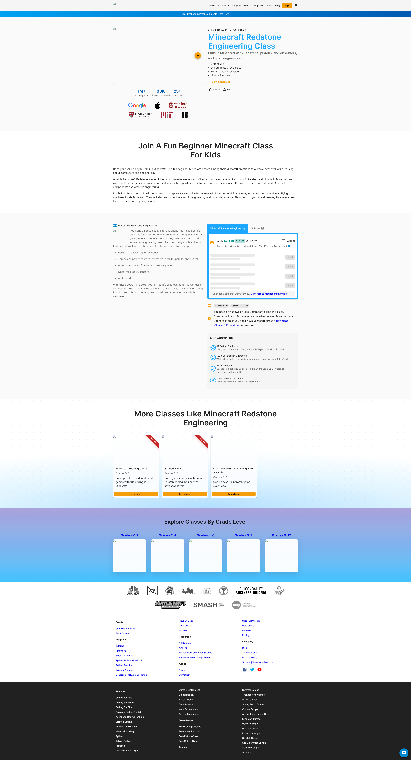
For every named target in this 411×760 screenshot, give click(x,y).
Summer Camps (250, 689)
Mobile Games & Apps (127, 750)
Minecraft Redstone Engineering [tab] (227, 228)
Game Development (189, 689)
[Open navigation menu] (296, 5)
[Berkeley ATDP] (244, 604)
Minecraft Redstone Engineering (138, 225)
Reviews (246, 630)
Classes (212, 5)
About (269, 5)
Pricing (245, 635)
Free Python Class (188, 736)
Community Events (125, 628)
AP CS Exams (186, 699)
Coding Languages (189, 714)
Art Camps (248, 752)
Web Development (188, 709)
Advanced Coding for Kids (130, 716)
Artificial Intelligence (126, 726)
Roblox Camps (250, 728)
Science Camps (250, 747)
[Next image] (198, 55)
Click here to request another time (269, 293)
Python (119, 736)
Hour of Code (186, 620)
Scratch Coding (124, 721)
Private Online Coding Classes (195, 657)
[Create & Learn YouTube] (259, 669)
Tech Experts (123, 633)
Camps (225, 5)
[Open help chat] (403, 752)
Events (247, 5)
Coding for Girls (124, 707)
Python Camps (250, 723)
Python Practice (124, 665)
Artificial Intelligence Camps (257, 714)
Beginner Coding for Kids (129, 712)
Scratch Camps (250, 738)
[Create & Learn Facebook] (244, 669)
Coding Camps (250, 709)
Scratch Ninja (172, 468)
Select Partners (124, 655)
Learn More (136, 494)
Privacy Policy (249, 657)
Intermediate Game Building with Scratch (233, 470)
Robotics (120, 745)
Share (216, 89)
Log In (287, 5)
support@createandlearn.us (257, 662)
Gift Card (183, 625)
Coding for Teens (125, 702)
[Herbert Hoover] (206, 590)
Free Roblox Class (188, 741)
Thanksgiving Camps (253, 694)
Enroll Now (223, 14)
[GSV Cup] (223, 590)
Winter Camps (249, 699)
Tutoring (120, 645)
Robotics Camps (251, 733)
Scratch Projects (124, 670)
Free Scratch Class (189, 731)
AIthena (183, 647)
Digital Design (186, 694)
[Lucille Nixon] (169, 590)
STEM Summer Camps (254, 742)
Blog (277, 5)
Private (256, 228)
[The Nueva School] (152, 590)
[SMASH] (208, 605)
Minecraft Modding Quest (131, 468)
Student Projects (251, 620)
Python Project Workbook (129, 660)
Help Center (248, 625)
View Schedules (221, 81)
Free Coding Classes (190, 726)
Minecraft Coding (125, 731)
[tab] (257, 228)
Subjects (236, 5)
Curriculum (184, 674)
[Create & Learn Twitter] (252, 669)
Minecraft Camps (251, 718)
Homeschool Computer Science (195, 652)
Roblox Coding (123, 741)
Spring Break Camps (253, 704)
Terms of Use (249, 652)
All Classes (185, 643)
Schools (183, 630)
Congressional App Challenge (131, 674)
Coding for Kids (124, 697)
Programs (258, 5)
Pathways (121, 650)
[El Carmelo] (188, 590)
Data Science (186, 704)
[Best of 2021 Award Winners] (279, 590)
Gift (229, 89)
